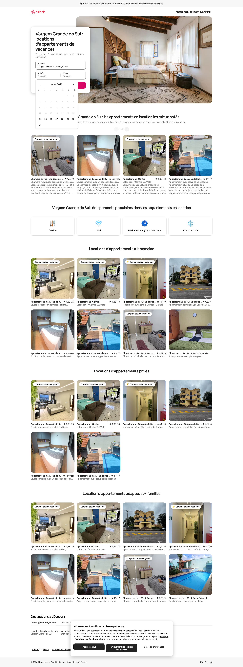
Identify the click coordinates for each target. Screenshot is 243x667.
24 (40, 119)
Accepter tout (89, 647)
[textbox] (48, 76)
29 (68, 119)
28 (62, 119)
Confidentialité (57, 662)
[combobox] (60, 66)
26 (51, 119)
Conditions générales (77, 662)
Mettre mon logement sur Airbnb (193, 11)
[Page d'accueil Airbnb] (38, 11)
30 (73, 119)
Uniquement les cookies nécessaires (121, 648)
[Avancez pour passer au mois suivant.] (73, 84)
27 (56, 119)
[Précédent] (116, 129)
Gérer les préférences (154, 647)
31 (40, 125)
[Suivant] (127, 129)
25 (45, 119)
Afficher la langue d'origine (151, 3)
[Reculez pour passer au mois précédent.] (40, 84)
